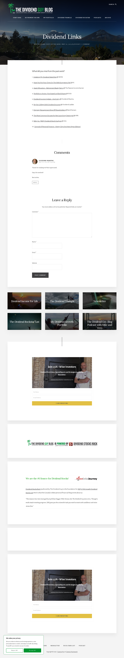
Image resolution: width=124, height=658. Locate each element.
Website (34, 263)
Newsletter (99, 301)
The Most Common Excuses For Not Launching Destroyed (53, 115)
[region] (24, 644)
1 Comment (86, 44)
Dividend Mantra (46, 160)
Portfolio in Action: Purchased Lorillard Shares (50, 94)
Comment (35, 212)
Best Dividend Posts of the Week (47, 44)
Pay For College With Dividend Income (47, 105)
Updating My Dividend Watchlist (44, 77)
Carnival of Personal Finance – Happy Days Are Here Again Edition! (57, 126)
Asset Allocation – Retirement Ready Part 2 (48, 88)
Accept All (32, 650)
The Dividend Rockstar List (24, 321)
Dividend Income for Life (24, 301)
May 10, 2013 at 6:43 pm (47, 162)
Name (34, 242)
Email (34, 252)
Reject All (14, 650)
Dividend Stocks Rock (33, 489)
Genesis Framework (72, 652)
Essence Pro (60, 652)
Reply (35, 182)
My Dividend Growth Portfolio (62, 323)
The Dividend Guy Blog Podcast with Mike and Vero (99, 324)
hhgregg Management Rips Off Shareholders (49, 110)
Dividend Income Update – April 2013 (46, 99)
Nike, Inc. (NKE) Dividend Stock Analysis (47, 121)
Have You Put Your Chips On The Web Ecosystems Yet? (52, 83)
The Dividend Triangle (62, 301)
